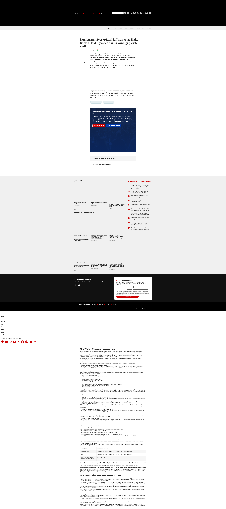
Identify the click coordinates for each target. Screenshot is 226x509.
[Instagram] (150, 13)
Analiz (114, 28)
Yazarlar (120, 28)
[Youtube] (128, 13)
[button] (117, 6)
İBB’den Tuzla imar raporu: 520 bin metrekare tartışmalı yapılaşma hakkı (117, 205)
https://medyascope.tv (102, 356)
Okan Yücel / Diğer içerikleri (84, 212)
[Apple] (147, 13)
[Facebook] (140, 13)
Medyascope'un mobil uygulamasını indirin (102, 164)
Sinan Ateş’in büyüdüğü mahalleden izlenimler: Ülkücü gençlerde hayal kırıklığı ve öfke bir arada (99, 265)
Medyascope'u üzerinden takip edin (105, 158)
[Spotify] (144, 13)
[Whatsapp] (131, 13)
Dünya (138, 28)
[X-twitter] (137, 13)
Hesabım (149, 28)
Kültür (143, 28)
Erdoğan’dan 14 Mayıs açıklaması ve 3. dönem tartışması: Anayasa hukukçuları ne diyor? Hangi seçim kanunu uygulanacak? (81, 264)
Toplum (126, 28)
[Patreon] (124, 13)
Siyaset (109, 28)
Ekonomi (132, 28)
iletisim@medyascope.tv (101, 457)
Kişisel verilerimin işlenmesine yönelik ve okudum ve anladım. (132, 289)
